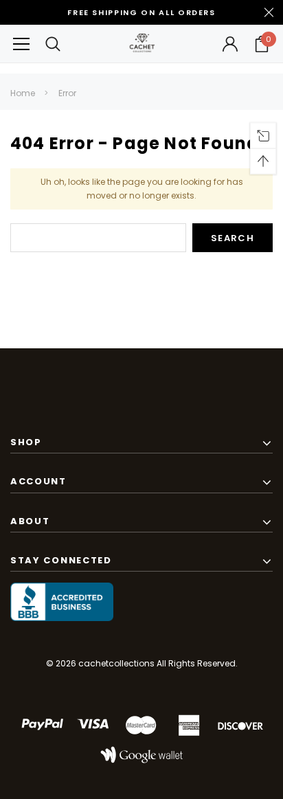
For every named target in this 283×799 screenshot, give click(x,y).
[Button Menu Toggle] (21, 44)
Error (67, 93)
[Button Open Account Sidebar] (230, 44)
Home (22, 93)
